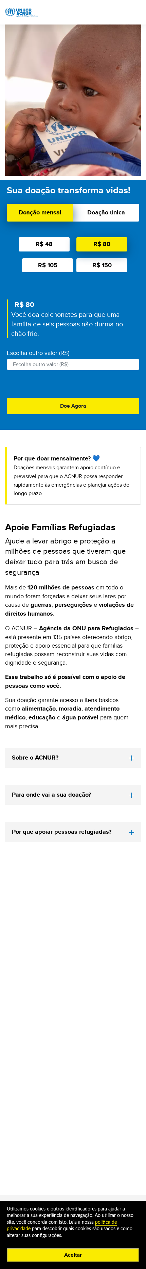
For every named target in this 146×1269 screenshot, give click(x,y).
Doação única (106, 212)
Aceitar (73, 1255)
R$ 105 (47, 265)
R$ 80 (101, 244)
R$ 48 (44, 244)
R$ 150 (102, 265)
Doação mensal (40, 212)
